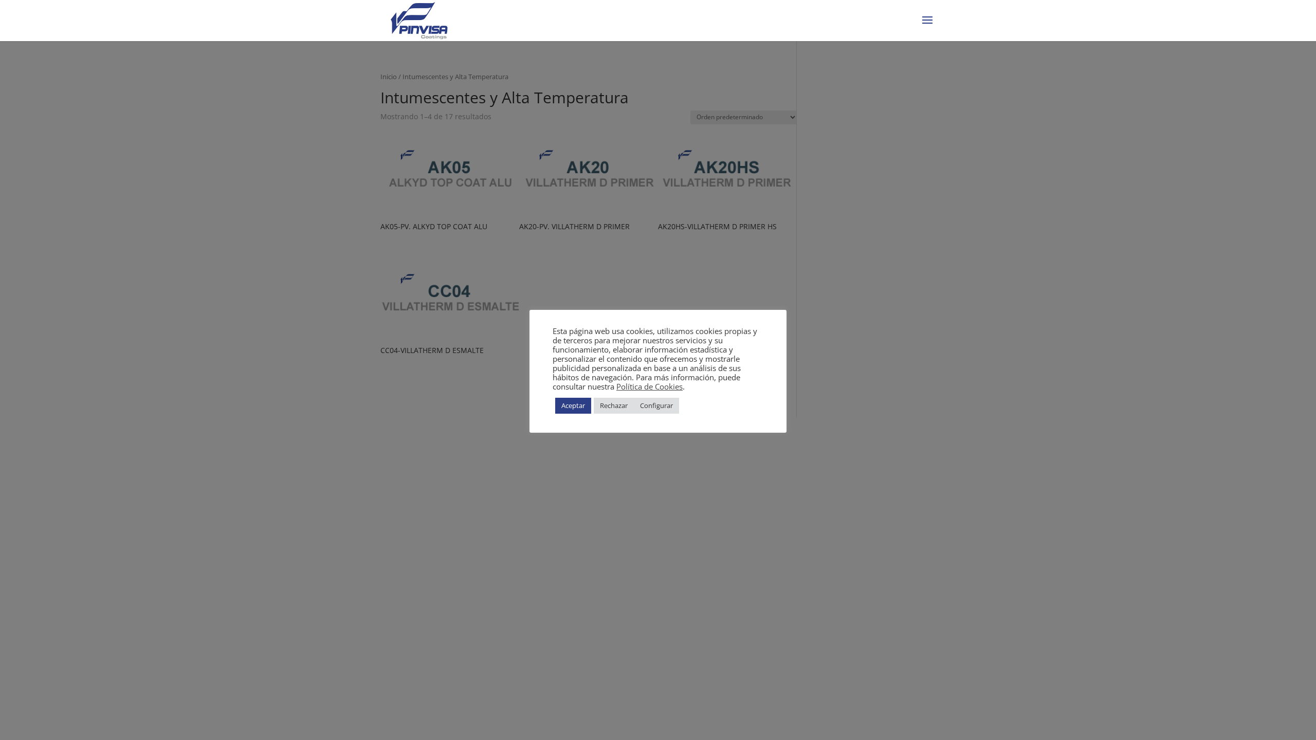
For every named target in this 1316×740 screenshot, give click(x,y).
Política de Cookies (649, 386)
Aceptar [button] (573, 405)
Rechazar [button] (614, 405)
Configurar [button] (656, 405)
